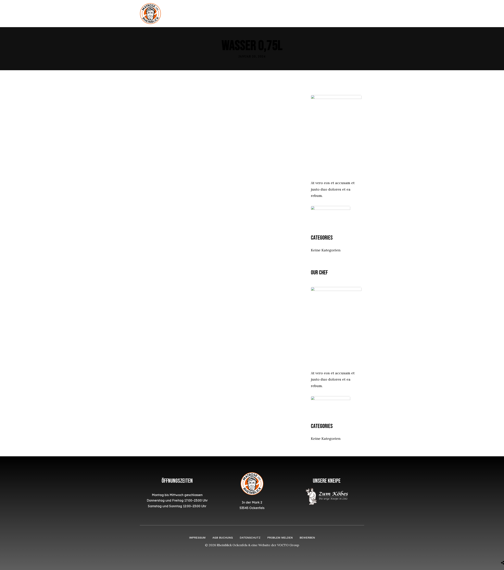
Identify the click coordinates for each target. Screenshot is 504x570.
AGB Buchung (222, 537)
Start (215, 13)
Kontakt (286, 13)
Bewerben (307, 537)
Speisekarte (261, 13)
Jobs (305, 13)
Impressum (197, 537)
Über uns (235, 13)
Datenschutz (250, 537)
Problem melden (280, 537)
